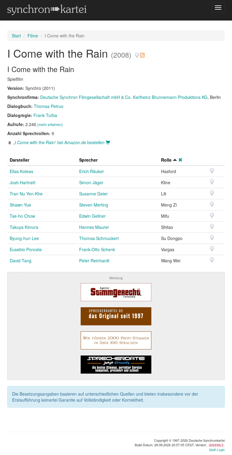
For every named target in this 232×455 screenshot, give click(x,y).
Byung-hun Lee (24, 238)
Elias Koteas (21, 171)
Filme (32, 36)
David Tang (20, 261)
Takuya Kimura (24, 227)
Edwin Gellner (92, 216)
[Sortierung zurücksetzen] (180, 160)
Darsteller (19, 160)
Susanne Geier (93, 194)
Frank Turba (45, 115)
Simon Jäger (91, 182)
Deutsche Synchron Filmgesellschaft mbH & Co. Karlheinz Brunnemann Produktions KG (124, 97)
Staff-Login (217, 449)
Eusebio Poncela (26, 249)
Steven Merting (93, 205)
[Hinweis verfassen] (136, 53)
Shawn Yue (20, 205)
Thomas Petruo (48, 106)
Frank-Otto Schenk (97, 249)
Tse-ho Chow (22, 216)
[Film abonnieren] (142, 53)
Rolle (166, 160)
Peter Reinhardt (94, 261)
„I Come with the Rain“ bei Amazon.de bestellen (59, 142)
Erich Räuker (91, 171)
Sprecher (88, 160)
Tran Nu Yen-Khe (26, 194)
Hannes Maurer (94, 227)
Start (16, 36)
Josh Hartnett (22, 182)
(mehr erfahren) (50, 124)
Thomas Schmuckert (99, 238)
